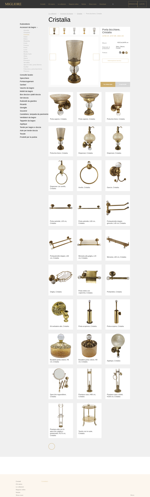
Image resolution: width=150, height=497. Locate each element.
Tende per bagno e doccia (30, 127)
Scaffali (26, 67)
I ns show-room (107, 84)
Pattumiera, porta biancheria (33, 69)
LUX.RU (142, 4)
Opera (26, 58)
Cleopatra (27, 32)
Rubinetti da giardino (28, 101)
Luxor (25, 49)
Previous (52, 57)
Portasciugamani (27, 81)
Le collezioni (62, 4)
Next (96, 57)
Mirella (26, 51)
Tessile (23, 134)
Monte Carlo (28, 54)
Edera (25, 39)
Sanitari (23, 85)
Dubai (25, 36)
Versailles (27, 62)
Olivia (25, 56)
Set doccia (24, 98)
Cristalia (26, 34)
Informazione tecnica (114, 60)
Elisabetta (27, 41)
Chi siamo (51, 4)
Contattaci (44, 481)
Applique (23, 124)
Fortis (25, 43)
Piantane (26, 71)
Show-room (92, 4)
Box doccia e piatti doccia (30, 94)
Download (102, 4)
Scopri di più (122, 84)
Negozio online (73, 4)
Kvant (25, 47)
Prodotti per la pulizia (28, 137)
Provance (27, 60)
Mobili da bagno (26, 91)
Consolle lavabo (26, 75)
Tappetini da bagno (28, 121)
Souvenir (24, 111)
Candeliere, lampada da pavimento (34, 114)
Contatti (42, 4)
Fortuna (26, 45)
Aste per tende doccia (29, 130)
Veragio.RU (133, 4)
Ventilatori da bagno (28, 117)
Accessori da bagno (28, 27)
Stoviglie (23, 108)
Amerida (26, 30)
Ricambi (23, 104)
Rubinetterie (25, 24)
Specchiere (24, 78)
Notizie (84, 4)
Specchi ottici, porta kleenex (33, 64)
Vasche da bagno (27, 88)
